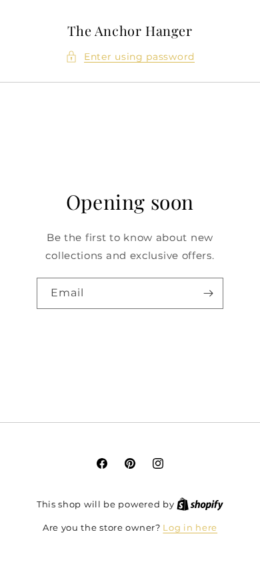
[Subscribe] (208, 293)
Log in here (190, 527)
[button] (130, 57)
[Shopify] (200, 504)
